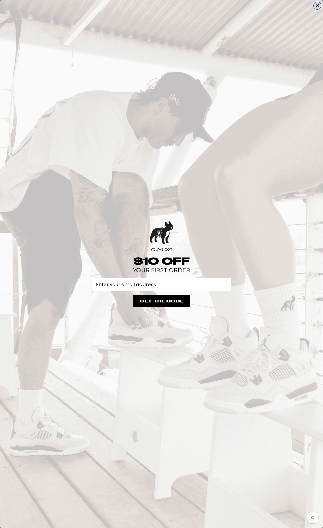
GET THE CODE (161, 301)
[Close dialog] (317, 5)
